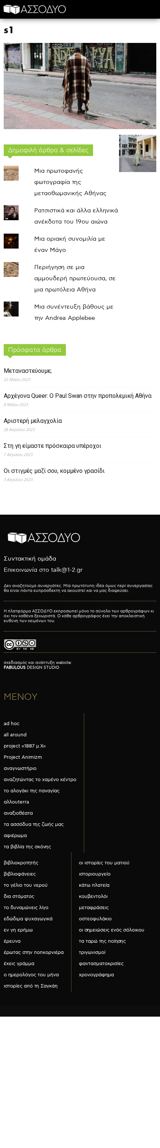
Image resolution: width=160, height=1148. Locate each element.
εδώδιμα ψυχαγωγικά (28, 919)
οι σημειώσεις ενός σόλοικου (111, 930)
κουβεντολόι (93, 896)
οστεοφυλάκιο (95, 919)
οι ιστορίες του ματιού (104, 863)
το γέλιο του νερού (26, 885)
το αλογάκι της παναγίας (32, 791)
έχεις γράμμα (19, 964)
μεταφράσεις (94, 908)
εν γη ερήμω (18, 930)
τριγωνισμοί (92, 952)
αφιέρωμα (15, 836)
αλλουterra (16, 802)
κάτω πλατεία (94, 885)
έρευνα (12, 941)
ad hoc (11, 724)
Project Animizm (23, 757)
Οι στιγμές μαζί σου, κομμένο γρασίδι (54, 470)
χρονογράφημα (96, 975)
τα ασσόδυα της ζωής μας (34, 824)
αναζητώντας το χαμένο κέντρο (40, 780)
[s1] (80, 127)
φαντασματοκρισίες (101, 964)
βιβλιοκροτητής (21, 863)
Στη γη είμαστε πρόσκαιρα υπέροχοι (52, 445)
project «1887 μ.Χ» (25, 746)
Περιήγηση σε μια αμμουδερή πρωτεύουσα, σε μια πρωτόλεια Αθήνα (75, 278)
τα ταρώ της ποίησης (102, 941)
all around (15, 735)
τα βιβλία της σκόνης (27, 847)
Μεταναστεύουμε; (28, 370)
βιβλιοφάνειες (20, 874)
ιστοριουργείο (95, 874)
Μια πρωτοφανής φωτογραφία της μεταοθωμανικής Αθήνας (70, 182)
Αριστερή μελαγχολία (33, 420)
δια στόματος (19, 896)
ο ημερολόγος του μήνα (31, 975)
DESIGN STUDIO (31, 667)
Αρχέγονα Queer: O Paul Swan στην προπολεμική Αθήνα (77, 395)
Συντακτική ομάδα (30, 558)
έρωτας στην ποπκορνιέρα (34, 952)
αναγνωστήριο (20, 768)
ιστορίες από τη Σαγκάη (31, 986)
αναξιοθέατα (18, 813)
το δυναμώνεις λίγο (26, 908)
